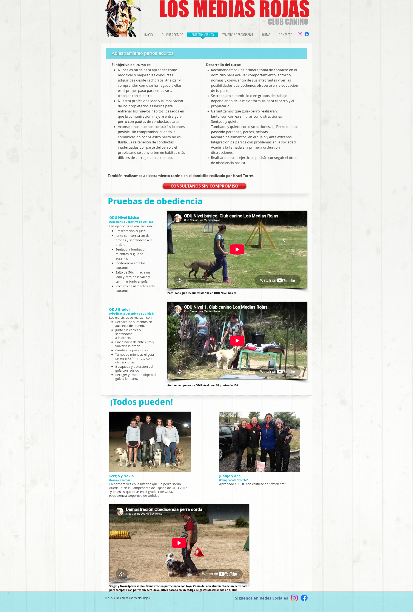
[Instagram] (300, 34)
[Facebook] (307, 34)
